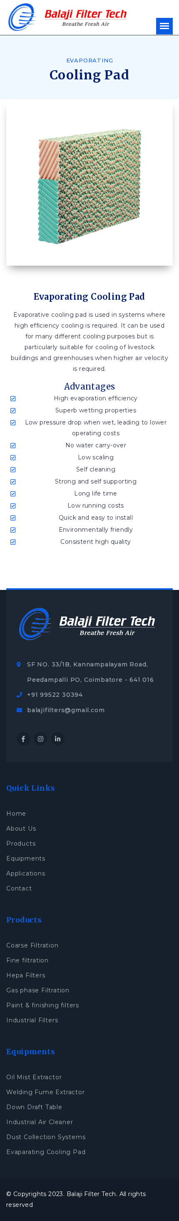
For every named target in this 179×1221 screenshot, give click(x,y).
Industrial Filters (32, 1020)
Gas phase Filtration (38, 990)
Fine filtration (27, 960)
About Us (21, 828)
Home (16, 813)
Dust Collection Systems (45, 1137)
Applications (25, 873)
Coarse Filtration (32, 945)
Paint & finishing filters (42, 1005)
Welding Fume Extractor (45, 1092)
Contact (19, 888)
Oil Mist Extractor (34, 1077)
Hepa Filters (25, 975)
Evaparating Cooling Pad (45, 1152)
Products (20, 843)
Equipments (25, 858)
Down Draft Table (34, 1107)
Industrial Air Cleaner (39, 1122)
